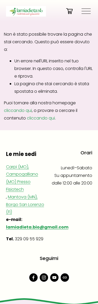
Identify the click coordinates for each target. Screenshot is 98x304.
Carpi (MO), (17, 167)
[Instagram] (44, 277)
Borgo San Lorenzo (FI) (25, 208)
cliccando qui (18, 110)
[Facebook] (33, 277)
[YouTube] (54, 277)
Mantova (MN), (23, 197)
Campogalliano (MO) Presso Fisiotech (22, 181)
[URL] (65, 277)
